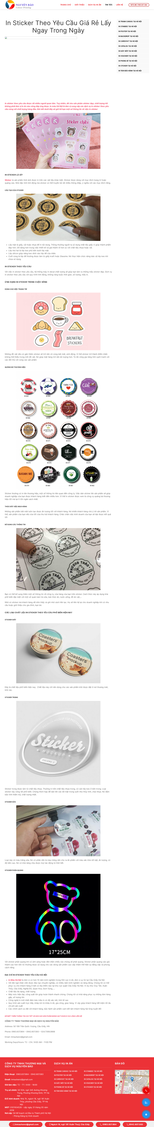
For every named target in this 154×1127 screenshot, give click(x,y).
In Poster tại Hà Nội (127, 31)
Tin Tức (108, 5)
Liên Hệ (119, 5)
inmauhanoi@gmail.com (26, 1124)
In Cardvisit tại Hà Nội (128, 41)
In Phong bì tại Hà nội (128, 61)
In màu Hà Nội (56, 106)
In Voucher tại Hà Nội (128, 56)
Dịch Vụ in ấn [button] (94, 5)
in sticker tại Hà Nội (127, 66)
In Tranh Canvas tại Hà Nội (130, 21)
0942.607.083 (136, 1124)
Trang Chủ (65, 5)
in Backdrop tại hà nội (128, 36)
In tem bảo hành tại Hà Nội (130, 71)
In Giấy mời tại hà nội (128, 51)
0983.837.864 (109, 1124)
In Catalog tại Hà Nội (128, 46)
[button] (132, 1079)
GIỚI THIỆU (79, 5)
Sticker (8, 180)
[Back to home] (20, 5)
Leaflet (133, 1093)
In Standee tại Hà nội (128, 26)
